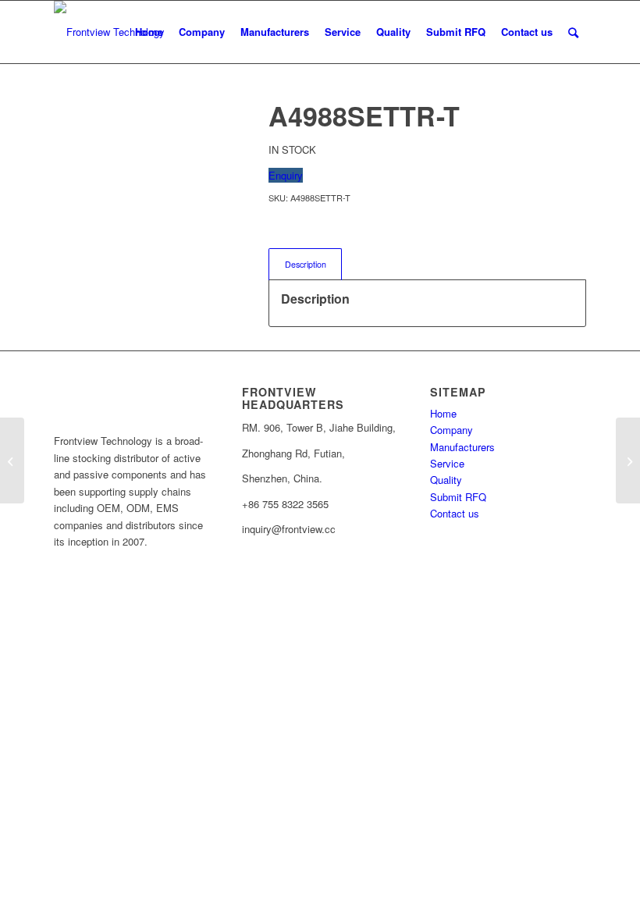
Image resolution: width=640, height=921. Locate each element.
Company (451, 429)
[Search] (573, 32)
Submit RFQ (458, 496)
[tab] (305, 264)
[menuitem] (149, 32)
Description (305, 264)
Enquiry (285, 175)
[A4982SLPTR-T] (12, 460)
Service (447, 463)
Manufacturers (462, 446)
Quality (446, 479)
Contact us (454, 513)
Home (443, 413)
